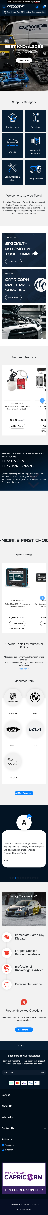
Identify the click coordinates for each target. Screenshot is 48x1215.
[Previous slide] (3, 53)
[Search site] (43, 12)
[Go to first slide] (44, 53)
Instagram (9, 1150)
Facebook (9, 1145)
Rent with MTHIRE (17, 628)
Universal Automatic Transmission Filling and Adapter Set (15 (17, 407)
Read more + (24, 1030)
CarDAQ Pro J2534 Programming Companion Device (17, 605)
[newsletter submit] (43, 1072)
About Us (13, 261)
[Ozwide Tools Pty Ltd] (15, 6)
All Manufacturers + (24, 793)
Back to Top (23, 1046)
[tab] (21, 86)
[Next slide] (42, 400)
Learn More (13, 297)
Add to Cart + (17, 426)
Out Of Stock (17, 623)
